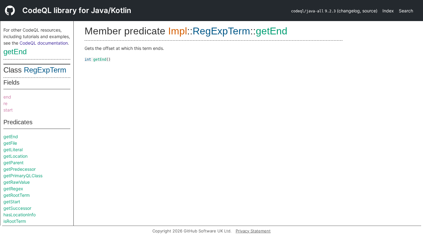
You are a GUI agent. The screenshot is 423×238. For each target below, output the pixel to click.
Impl (177, 31)
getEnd (15, 51)
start (8, 109)
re (5, 103)
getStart (11, 201)
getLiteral (13, 149)
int (88, 59)
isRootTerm (14, 221)
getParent (13, 162)
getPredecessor (19, 169)
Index (388, 10)
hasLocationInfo (19, 214)
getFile (10, 143)
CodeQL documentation (44, 43)
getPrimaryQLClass (22, 175)
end (7, 96)
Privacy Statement (253, 230)
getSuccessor (17, 208)
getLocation (15, 156)
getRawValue (16, 182)
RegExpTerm (45, 70)
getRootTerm (16, 195)
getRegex (13, 188)
